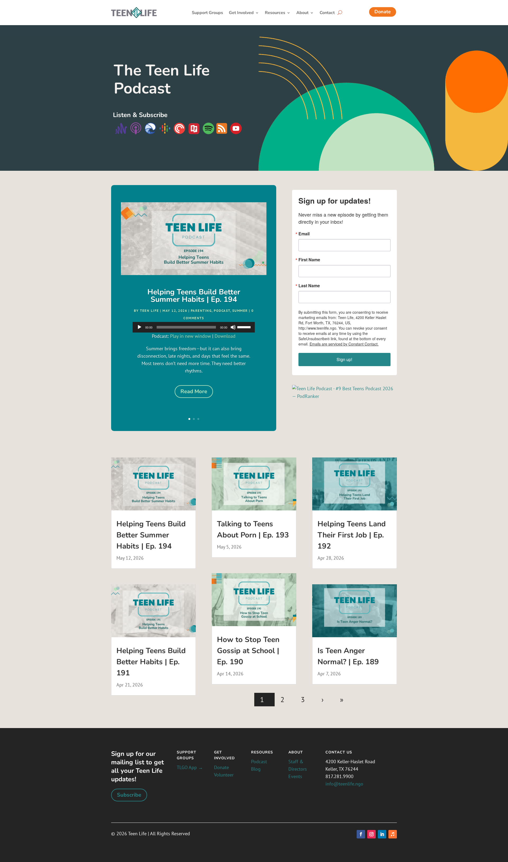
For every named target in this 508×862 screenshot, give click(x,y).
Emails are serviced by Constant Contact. (344, 344)
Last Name (309, 286)
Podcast (222, 310)
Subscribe (129, 794)
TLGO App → (190, 767)
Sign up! (344, 359)
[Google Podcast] (164, 133)
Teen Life (149, 310)
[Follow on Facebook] (361, 834)
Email (304, 234)
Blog (256, 769)
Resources (275, 13)
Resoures (262, 752)
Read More (193, 391)
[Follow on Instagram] (371, 834)
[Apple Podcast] (135, 133)
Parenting (201, 310)
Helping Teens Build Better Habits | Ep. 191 (151, 662)
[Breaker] (149, 133)
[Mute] (233, 327)
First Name (309, 260)
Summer (240, 310)
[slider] (244, 326)
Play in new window (190, 336)
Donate (382, 11)
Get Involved (241, 13)
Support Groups (207, 13)
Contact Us (338, 752)
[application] (194, 327)
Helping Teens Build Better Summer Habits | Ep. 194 (193, 295)
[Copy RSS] (221, 133)
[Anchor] (121, 133)
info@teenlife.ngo (344, 784)
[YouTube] (235, 133)
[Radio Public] (193, 133)
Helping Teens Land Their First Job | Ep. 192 (352, 535)
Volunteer (224, 775)
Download (225, 336)
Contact (327, 13)
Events (295, 776)
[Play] (139, 327)
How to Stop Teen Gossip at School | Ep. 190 (248, 651)
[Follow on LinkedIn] (382, 834)
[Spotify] (208, 133)
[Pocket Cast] (179, 133)
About (302, 13)
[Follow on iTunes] (392, 834)
